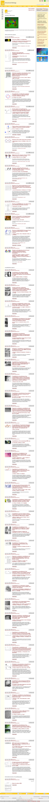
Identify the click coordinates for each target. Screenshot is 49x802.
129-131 (14, 373)
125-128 (14, 359)
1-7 (13, 36)
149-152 (14, 482)
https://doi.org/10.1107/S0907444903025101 (12, 569)
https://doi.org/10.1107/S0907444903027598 (12, 779)
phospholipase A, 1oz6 (21, 197)
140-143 (14, 438)
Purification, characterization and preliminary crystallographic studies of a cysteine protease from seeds (21, 665)
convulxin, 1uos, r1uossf (22, 148)
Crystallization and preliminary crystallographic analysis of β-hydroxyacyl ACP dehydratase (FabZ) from (21, 335)
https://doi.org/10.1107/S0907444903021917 (12, 451)
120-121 (14, 330)
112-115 (14, 300)
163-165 (14, 540)
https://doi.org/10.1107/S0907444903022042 (12, 316)
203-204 (14, 759)
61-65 (14, 165)
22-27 (14, 91)
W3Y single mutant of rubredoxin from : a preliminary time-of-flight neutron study (21, 743)
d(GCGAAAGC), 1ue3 (21, 242)
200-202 (14, 740)
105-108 (14, 269)
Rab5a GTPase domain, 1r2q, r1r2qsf (24, 161)
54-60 (14, 152)
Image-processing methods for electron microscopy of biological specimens (41, 32)
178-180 (14, 612)
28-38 (14, 106)
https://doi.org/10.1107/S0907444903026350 (12, 583)
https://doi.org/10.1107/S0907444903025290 (12, 406)
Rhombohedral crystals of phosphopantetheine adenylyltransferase (20, 711)
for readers (20, 6)
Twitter (28, 793)
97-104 (14, 247)
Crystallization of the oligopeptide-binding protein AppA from (21, 602)
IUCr (42, 0)
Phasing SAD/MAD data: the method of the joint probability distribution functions (21, 204)
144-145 (14, 450)
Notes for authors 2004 (17, 783)
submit (24, 6)
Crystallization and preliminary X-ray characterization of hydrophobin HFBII (20, 543)
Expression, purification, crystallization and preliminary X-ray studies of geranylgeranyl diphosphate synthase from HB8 (21, 617)
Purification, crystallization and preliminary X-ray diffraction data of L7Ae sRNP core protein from (21, 349)
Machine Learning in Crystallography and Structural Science (40, 42)
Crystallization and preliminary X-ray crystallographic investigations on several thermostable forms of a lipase (20, 528)
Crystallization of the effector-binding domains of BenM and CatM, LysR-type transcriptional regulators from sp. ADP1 (21, 274)
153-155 (14, 496)
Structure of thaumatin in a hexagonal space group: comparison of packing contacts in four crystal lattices (21, 217)
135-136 (14, 405)
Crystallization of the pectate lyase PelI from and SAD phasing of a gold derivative (21, 681)
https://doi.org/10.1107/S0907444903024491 (12, 760)
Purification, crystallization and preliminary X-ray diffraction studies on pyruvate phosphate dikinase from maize (21, 696)
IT (44, 0)
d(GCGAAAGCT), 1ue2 (16, 243)
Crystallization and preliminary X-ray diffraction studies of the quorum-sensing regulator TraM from (20, 471)
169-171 (14, 568)
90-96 (14, 227)
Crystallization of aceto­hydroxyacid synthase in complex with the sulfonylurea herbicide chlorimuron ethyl (21, 500)
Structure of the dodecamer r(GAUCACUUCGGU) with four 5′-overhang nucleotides (20, 53)
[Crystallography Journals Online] (40, 1)
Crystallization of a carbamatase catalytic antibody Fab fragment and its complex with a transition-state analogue (21, 586)
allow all (28, 801)
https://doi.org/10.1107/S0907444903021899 (12, 166)
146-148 (14, 466)
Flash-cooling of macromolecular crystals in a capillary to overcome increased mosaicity (21, 127)
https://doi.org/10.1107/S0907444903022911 (12, 467)
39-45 (14, 123)
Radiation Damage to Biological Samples (40, 25)
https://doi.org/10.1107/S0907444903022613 (12, 214)
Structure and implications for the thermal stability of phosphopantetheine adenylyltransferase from (20, 252)
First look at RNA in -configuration (19, 39)
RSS (46, 793)
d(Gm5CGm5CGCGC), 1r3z (22, 178)
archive (5, 6)
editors (9, 6)
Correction (19, 245)
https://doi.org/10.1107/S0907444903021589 (12, 270)
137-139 (14, 422)
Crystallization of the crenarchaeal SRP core (21, 440)
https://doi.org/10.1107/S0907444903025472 (12, 483)
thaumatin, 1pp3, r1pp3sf (22, 223)
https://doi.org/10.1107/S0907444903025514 (12, 630)
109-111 (14, 284)
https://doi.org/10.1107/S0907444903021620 (12, 137)
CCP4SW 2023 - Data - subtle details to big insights (42, 40)
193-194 (14, 692)
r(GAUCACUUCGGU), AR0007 (23, 62)
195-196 (14, 708)
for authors (14, 6)
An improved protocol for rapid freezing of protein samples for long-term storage (20, 763)
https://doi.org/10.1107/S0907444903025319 (12, 248)
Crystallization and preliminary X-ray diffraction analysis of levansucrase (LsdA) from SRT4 (21, 633)
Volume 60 (30, 10)
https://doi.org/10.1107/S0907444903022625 (12, 374)
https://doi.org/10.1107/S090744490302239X (12, 346)
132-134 (14, 390)
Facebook (36, 793)
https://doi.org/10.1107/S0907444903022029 (12, 301)
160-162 (14, 524)
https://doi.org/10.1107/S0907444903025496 (12, 613)
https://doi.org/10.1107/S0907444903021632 (12, 153)
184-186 (14, 644)
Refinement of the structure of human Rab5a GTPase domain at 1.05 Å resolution (21, 155)
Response (19, 134)
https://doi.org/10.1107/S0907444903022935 (12, 391)
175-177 (14, 598)
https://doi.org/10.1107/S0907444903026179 (12, 693)
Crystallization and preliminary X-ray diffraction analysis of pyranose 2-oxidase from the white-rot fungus (21, 726)
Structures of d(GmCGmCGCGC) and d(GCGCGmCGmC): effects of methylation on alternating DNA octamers (21, 169)
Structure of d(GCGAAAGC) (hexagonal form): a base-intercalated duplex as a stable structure (21, 231)
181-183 (14, 629)
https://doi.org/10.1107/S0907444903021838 (12, 285)
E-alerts (20, 793)
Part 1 (34, 10)
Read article (14, 47)
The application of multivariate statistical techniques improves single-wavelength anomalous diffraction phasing (20, 94)
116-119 (14, 315)
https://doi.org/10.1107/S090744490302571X (12, 645)
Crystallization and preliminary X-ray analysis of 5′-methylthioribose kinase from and (21, 319)
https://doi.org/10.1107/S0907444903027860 (12, 50)
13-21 (14, 70)
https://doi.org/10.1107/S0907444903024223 (12, 511)
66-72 (14, 182)
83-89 (14, 213)
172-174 (14, 582)
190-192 (14, 678)
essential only (33, 801)
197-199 (14, 722)
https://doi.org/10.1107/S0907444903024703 (12, 228)
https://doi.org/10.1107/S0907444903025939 (12, 662)
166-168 (14, 553)
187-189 (14, 661)
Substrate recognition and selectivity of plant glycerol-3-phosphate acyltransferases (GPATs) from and (21, 74)
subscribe (29, 6)
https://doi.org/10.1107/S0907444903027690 (12, 37)
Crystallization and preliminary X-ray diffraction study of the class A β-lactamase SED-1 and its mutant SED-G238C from (21, 363)
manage (38, 801)
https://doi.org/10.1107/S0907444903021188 (12, 124)
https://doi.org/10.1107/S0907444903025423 (12, 497)
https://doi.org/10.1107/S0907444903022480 (12, 423)
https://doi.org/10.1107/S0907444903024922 (12, 723)
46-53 (14, 136)
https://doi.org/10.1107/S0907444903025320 (12, 599)
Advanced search (41, 798)
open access (35, 6)
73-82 (14, 201)
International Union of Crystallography (26, 799)
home (2, 6)
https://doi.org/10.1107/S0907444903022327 (12, 331)
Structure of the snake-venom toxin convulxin (21, 139)
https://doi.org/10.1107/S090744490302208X (12, 183)
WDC (47, 0)
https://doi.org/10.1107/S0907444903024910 (12, 554)
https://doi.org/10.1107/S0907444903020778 (12, 71)
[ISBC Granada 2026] (42, 10)
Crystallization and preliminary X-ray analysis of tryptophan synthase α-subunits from (21, 394)
